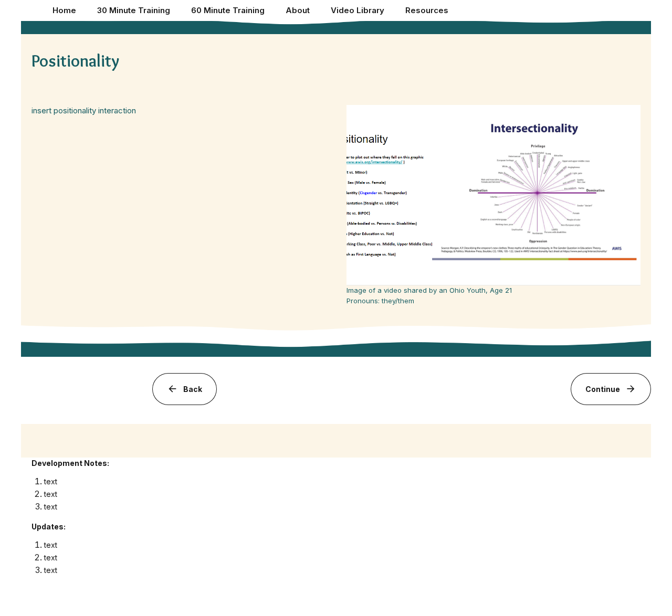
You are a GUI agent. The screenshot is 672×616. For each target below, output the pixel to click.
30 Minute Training (133, 10)
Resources (426, 10)
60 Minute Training (228, 10)
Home (64, 10)
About (298, 10)
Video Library (357, 10)
